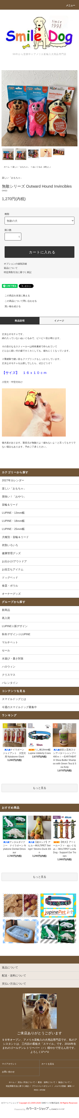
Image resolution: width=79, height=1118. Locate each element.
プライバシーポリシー (41, 1086)
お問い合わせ (8, 1072)
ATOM (42, 1090)
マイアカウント (9, 1064)
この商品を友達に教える (17, 295)
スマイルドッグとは (14, 699)
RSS (36, 1090)
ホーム (7, 167)
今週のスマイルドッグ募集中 (19, 707)
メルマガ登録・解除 (63, 1086)
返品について (11, 268)
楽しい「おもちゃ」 (21, 167)
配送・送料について (46, 1082)
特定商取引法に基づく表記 (17, 272)
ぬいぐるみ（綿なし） (42, 167)
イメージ (59, 320)
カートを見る (47, 1064)
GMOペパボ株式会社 (50, 1103)
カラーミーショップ (9, 1103)
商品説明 (20, 320)
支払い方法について (26, 1082)
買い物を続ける (13, 306)
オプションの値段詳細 (15, 263)
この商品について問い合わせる (21, 301)
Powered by (20, 1109)
